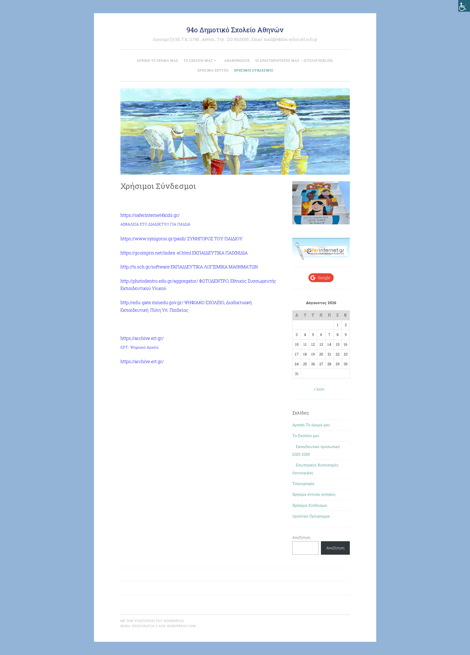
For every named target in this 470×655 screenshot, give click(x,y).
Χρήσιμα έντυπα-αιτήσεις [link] (314, 494)
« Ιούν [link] (319, 389)
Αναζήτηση (301, 537)
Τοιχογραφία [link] (303, 483)
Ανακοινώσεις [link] (237, 60)
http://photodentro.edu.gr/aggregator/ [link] (159, 281)
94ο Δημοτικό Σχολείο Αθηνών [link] (235, 29)
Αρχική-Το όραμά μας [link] (157, 60)
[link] (464, 6)
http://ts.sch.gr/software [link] (145, 267)
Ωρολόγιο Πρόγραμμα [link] (311, 516)
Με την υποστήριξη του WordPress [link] (152, 621)
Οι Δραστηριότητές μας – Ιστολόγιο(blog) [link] (294, 60)
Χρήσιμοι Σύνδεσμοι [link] (253, 70)
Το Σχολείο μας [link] (198, 60)
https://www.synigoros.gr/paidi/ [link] (153, 238)
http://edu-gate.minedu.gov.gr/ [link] (151, 302)
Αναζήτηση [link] (335, 547)
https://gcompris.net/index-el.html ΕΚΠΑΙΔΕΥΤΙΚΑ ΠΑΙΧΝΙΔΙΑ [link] (184, 253)
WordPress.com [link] (181, 626)
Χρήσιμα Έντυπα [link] (213, 70)
